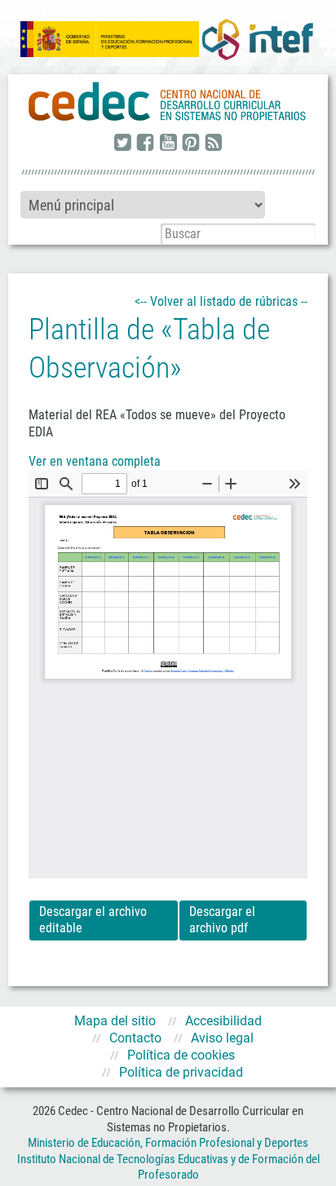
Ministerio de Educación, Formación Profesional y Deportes (168, 1142)
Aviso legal (222, 1038)
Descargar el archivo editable (93, 920)
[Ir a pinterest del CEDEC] (191, 143)
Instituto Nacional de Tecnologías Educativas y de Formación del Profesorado (168, 1167)
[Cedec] (168, 102)
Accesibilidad (223, 1021)
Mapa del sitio (115, 1021)
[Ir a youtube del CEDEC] (168, 143)
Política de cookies (181, 1055)
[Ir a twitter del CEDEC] (122, 143)
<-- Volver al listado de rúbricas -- (221, 301)
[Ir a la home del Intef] (257, 39)
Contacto (135, 1038)
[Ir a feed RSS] (213, 143)
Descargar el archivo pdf (222, 920)
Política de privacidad (181, 1072)
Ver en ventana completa (95, 461)
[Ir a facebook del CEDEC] (145, 143)
